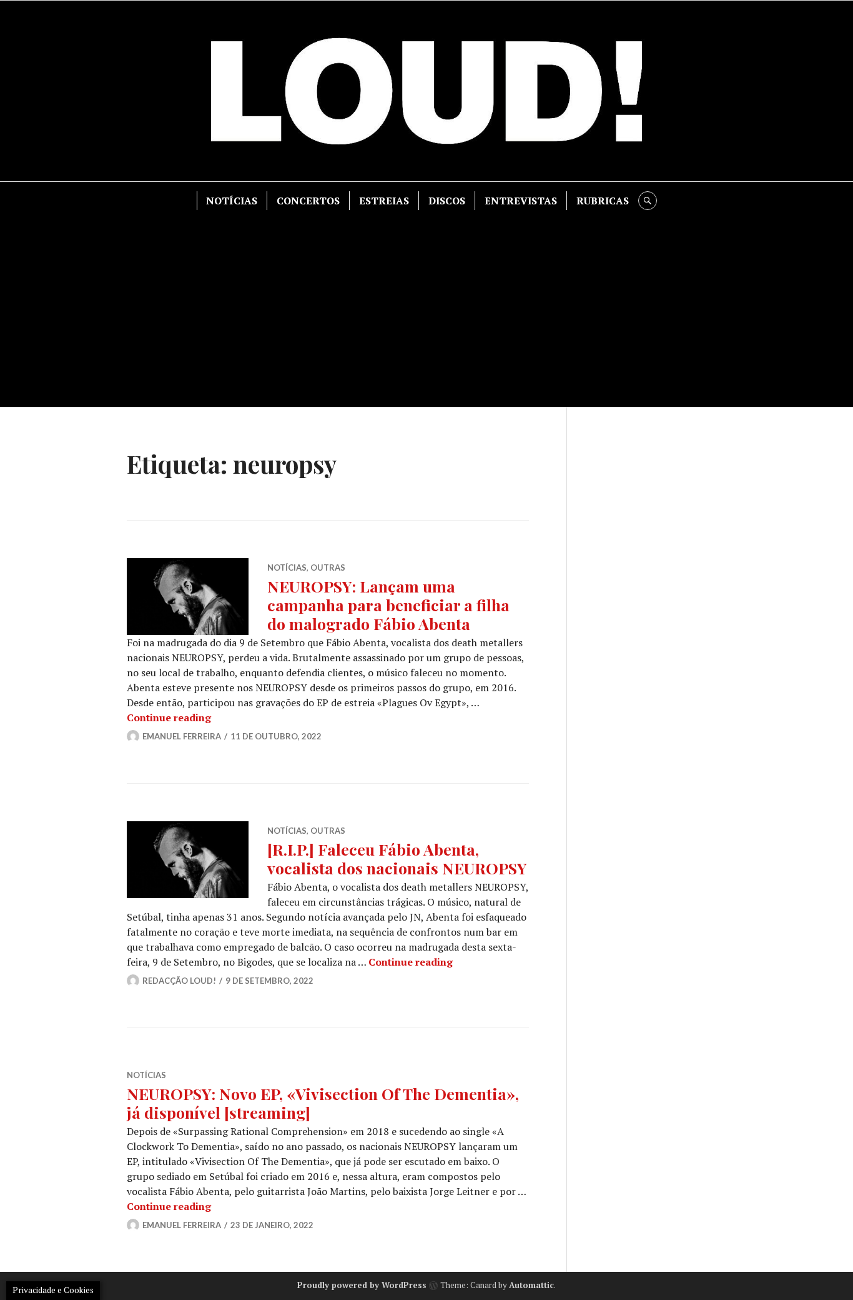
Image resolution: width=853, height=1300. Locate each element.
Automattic (531, 1285)
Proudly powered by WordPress (361, 1285)
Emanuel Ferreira (181, 736)
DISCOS (446, 201)
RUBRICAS (602, 201)
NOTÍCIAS (231, 201)
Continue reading (169, 717)
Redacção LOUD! (179, 981)
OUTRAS (327, 567)
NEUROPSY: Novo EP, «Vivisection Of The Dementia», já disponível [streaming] (323, 1102)
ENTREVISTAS (521, 201)
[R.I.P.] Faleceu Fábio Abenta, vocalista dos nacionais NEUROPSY (397, 858)
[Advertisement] (426, 303)
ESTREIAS (384, 201)
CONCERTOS (308, 201)
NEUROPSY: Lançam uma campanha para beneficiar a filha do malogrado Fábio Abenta (388, 605)
